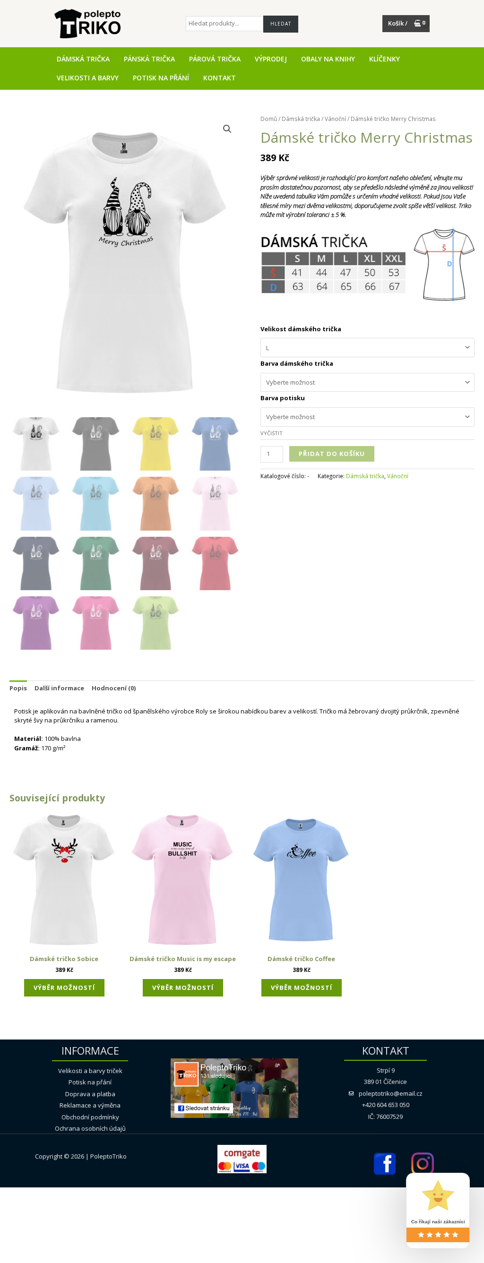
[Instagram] (422, 1163)
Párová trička (215, 59)
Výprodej (271, 59)
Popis (18, 688)
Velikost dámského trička (300, 329)
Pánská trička (149, 59)
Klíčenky (384, 59)
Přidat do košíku (332, 453)
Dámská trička (83, 59)
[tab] (18, 688)
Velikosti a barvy (88, 78)
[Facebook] (384, 1163)
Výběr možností (64, 987)
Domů (268, 119)
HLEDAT (280, 23)
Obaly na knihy (328, 59)
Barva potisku (282, 398)
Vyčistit (271, 433)
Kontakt (219, 78)
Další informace (59, 688)
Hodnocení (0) (114, 688)
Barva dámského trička (296, 363)
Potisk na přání (161, 78)
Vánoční (335, 119)
